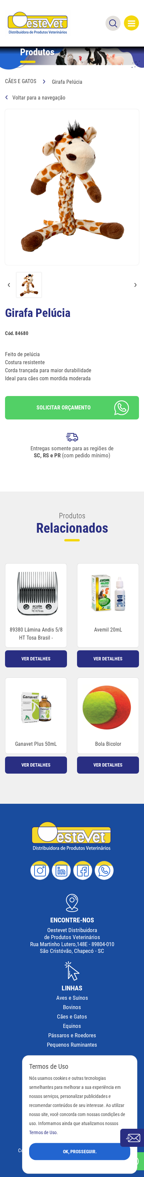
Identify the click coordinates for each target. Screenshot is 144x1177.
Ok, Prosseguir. (80, 1151)
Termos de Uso (43, 1132)
